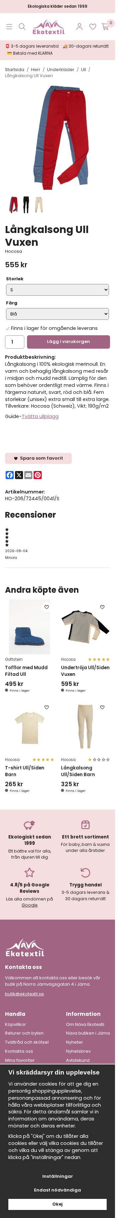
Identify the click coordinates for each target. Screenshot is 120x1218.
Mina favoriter (20, 1060)
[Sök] (22, 26)
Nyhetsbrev (78, 1051)
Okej (57, 1204)
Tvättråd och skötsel (27, 1042)
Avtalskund (78, 1060)
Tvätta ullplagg (40, 416)
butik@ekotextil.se (24, 994)
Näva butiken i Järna (88, 1033)
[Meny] (9, 26)
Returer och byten (24, 1033)
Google (30, 905)
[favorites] (93, 26)
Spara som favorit (40, 458)
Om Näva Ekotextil (85, 1025)
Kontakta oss (19, 1051)
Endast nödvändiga (57, 1190)
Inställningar (57, 1176)
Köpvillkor (15, 1025)
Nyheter (74, 1042)
